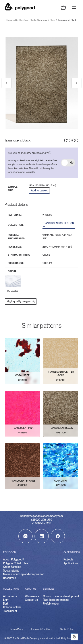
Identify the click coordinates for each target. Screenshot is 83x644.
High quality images (19, 301)
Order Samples (12, 566)
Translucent (10, 611)
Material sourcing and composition (23, 574)
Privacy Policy (16, 629)
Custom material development (61, 596)
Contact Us (74, 637)
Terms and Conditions (41, 629)
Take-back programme (56, 599)
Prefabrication (51, 603)
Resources (9, 578)
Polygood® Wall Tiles (15, 563)
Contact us (31, 599)
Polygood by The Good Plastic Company (20, 6)
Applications (71, 563)
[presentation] (7, 83)
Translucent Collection (58, 223)
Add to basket (39, 190)
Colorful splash (12, 607)
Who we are (32, 596)
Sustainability (11, 570)
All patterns (10, 596)
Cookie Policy (66, 629)
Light (6, 599)
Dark (5, 603)
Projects (68, 559)
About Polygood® (13, 559)
